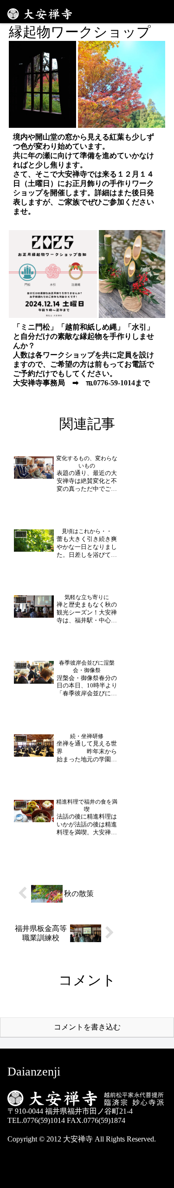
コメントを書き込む (87, 1027)
